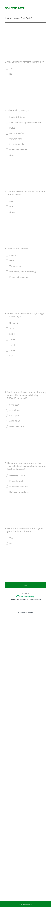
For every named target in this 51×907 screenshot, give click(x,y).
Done (25, 585)
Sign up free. (37, 599)
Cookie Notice (28, 612)
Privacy (20, 612)
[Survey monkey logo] (25, 596)
